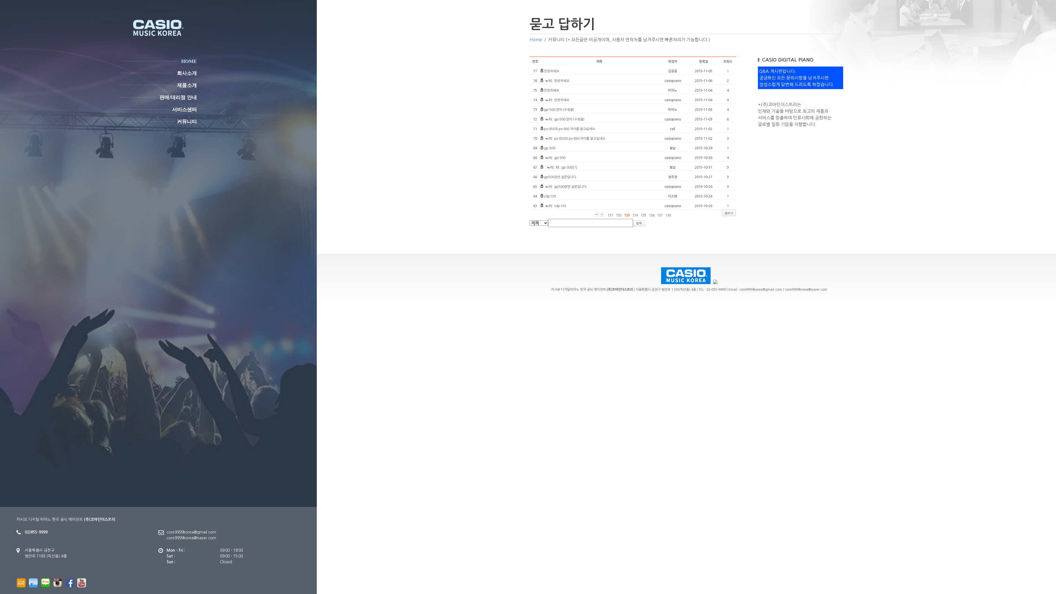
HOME (189, 61)
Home (536, 39)
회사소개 (187, 73)
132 (619, 215)
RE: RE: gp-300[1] (563, 167)
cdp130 (550, 196)
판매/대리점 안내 (178, 97)
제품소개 (187, 85)
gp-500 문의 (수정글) (559, 109)
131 (610, 215)
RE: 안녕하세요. (559, 80)
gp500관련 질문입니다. (560, 177)
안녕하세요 (551, 90)
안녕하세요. (552, 71)
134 (635, 215)
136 (651, 215)
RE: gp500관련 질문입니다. (568, 186)
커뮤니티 (187, 121)
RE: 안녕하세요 (559, 100)
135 (643, 215)
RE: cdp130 (557, 206)
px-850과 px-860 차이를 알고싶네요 (569, 129)
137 (660, 215)
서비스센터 (184, 109)
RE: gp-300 (557, 158)
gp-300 (549, 148)
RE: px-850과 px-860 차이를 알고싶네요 (577, 138)
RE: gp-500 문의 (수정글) (566, 119)
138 (668, 215)
